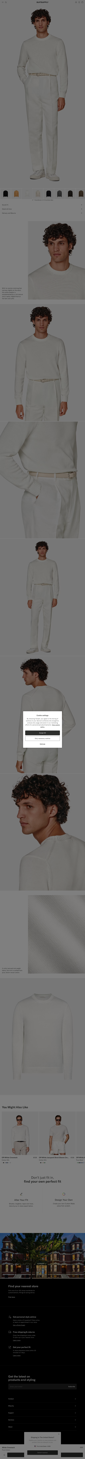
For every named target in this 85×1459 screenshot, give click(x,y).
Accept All (42, 733)
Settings (42, 744)
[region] (42, 729)
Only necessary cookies (42, 738)
